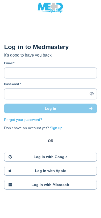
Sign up (56, 128)
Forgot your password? (23, 120)
